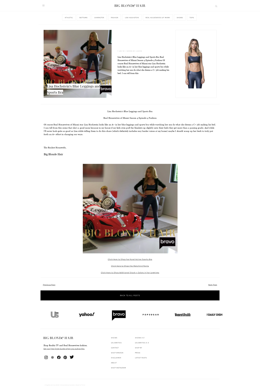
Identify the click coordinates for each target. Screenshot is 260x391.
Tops (192, 18)
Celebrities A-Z (142, 343)
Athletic (69, 18)
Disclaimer (116, 358)
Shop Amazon (117, 353)
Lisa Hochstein (132, 18)
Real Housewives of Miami (157, 18)
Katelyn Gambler (70, 385)
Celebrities (116, 343)
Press (137, 353)
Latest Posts (141, 358)
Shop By (138, 348)
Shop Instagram (118, 368)
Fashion (114, 18)
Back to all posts (130, 295)
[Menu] (43, 5)
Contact (115, 348)
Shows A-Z (140, 338)
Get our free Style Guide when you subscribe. (64, 348)
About (114, 363)
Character (99, 18)
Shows (180, 18)
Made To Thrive (80, 385)
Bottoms (83, 18)
